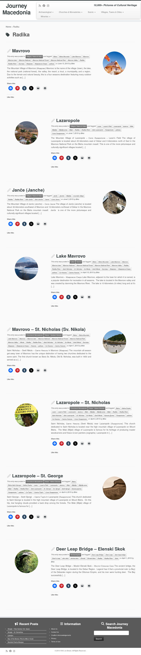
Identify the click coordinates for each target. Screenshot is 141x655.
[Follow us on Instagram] (49, 5)
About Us (54, 629)
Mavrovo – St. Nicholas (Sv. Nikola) (49, 329)
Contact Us (55, 632)
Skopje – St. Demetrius (15, 632)
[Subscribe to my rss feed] (41, 5)
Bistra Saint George (14, 485)
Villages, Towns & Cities (111, 12)
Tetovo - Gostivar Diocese (53, 335)
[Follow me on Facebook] (45, 5)
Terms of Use (55, 641)
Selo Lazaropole (97, 130)
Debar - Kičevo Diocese (96, 408)
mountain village (78, 196)
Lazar (99, 126)
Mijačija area (63, 130)
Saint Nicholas (67, 269)
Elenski (83, 558)
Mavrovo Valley (73, 60)
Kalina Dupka (126, 408)
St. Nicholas (78, 269)
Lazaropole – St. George (37, 475)
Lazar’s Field (107, 126)
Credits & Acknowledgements (61, 635)
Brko (73, 63)
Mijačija (54, 130)
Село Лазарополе (58, 133)
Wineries (45, 16)
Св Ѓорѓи (29, 492)
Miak (131, 126)
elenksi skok (74, 558)
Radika (82, 60)
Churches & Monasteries (70, 12)
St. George (47, 489)
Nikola (22, 342)
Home (8, 26)
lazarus (125, 126)
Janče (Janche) (28, 190)
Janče (55, 196)
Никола (33, 346)
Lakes (72, 262)
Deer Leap (109, 555)
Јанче (47, 199)
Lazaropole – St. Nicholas (83, 402)
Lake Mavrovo (76, 56)
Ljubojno (10, 635)
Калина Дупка (109, 415)
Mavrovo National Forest (41, 60)
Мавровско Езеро (41, 64)
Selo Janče (29, 199)
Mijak (71, 130)
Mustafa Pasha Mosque (16, 642)
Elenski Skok (91, 558)
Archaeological (45, 12)
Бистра (21, 64)
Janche (61, 196)
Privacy (53, 638)
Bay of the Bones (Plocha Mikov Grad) (20, 639)
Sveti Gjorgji (66, 489)
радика (51, 64)
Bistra (55, 56)
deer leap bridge (120, 555)
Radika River (12, 64)
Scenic (91, 12)
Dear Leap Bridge (97, 555)
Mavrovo (21, 50)
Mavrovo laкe (12, 60)
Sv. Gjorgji (56, 489)
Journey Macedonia (16, 8)
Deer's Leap (56, 558)
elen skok (65, 558)
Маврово (29, 64)
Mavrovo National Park (58, 60)
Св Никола (63, 273)
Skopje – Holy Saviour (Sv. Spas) (19, 629)
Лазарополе (109, 130)
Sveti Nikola (96, 269)
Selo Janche (39, 199)
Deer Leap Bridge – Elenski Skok (90, 549)
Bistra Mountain (64, 56)
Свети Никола (74, 273)
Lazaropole (68, 120)
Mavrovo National (24, 60)
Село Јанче (55, 199)
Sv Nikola (87, 269)
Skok (116, 558)
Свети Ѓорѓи (38, 492)
